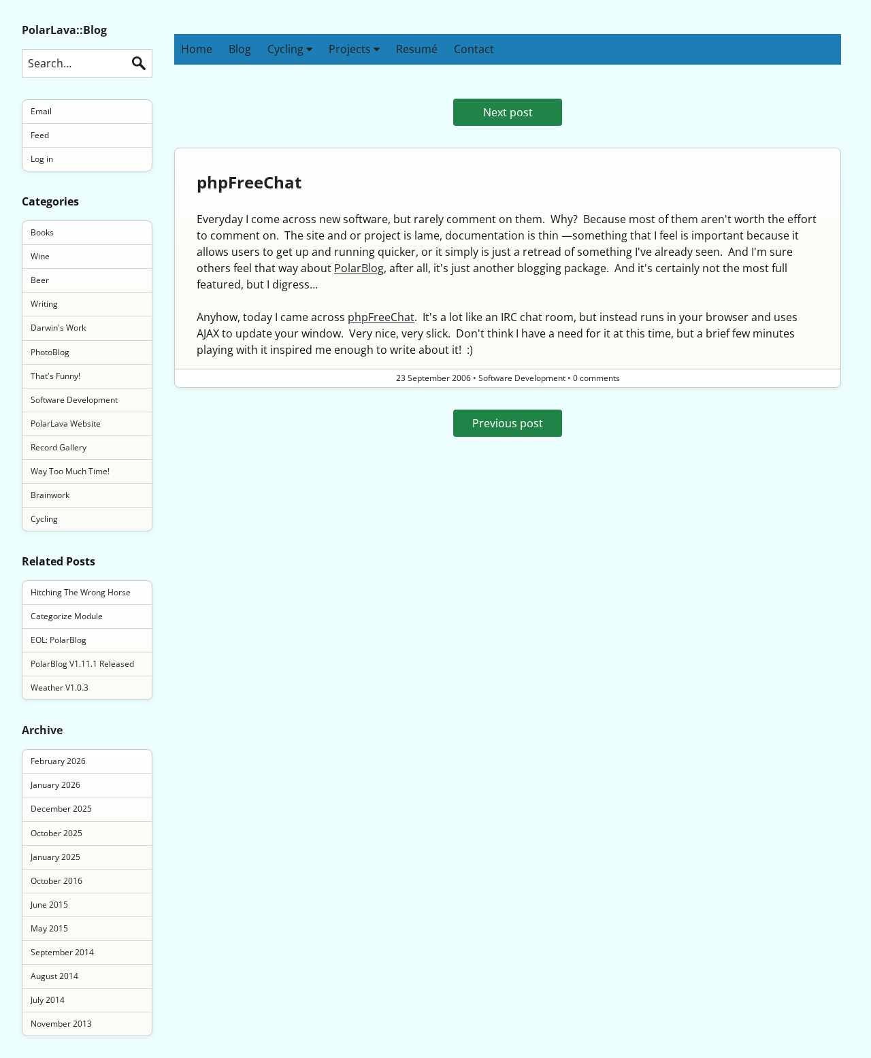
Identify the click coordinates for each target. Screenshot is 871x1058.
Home (196, 49)
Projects (351, 49)
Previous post (507, 423)
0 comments (596, 378)
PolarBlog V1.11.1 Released (82, 663)
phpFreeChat (249, 182)
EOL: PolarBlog (58, 640)
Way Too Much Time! (70, 471)
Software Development (74, 400)
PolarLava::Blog (64, 29)
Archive (42, 730)
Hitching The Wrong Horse (81, 592)
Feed (40, 135)
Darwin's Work (58, 327)
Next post (508, 112)
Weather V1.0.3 (59, 687)
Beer (40, 280)
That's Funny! (55, 376)
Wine (40, 256)
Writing (44, 304)
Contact (474, 49)
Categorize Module (67, 616)
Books (42, 232)
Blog (240, 49)
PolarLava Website (66, 423)
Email (41, 111)
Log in (42, 159)
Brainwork (50, 495)
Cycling (286, 49)
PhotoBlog (50, 352)
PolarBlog (359, 268)
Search (138, 63)
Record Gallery (58, 447)
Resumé (417, 49)
